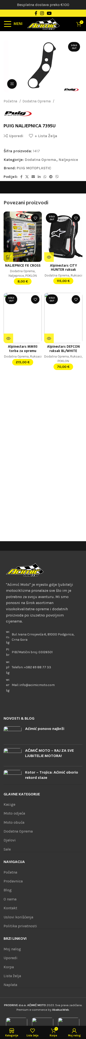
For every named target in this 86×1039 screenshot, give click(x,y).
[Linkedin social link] (39, 177)
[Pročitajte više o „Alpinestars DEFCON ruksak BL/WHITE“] (49, 338)
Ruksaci (76, 275)
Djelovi (10, 840)
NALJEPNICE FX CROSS (23, 266)
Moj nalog (12, 949)
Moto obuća (14, 822)
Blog (8, 890)
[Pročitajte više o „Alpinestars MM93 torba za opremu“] (8, 338)
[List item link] (43, 667)
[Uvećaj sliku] (12, 84)
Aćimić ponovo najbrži (44, 729)
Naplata (10, 984)
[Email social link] (33, 177)
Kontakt (10, 908)
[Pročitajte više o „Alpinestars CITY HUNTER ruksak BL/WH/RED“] (49, 257)
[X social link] (27, 177)
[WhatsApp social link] (45, 177)
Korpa (9, 967)
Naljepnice (64, 101)
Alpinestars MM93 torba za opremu (23, 349)
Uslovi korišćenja (18, 917)
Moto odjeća (14, 813)
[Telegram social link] (51, 177)
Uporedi (10, 958)
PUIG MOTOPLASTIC (34, 168)
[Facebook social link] (36, 13)
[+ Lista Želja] (35, 218)
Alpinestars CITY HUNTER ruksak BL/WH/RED (63, 270)
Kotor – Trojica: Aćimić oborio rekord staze (51, 775)
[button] (8, 257)
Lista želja (12, 976)
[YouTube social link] (49, 13)
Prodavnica (13, 881)
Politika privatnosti (20, 926)
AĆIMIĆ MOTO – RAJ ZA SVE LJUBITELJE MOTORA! (49, 753)
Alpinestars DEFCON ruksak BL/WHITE (63, 349)
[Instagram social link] (42, 13)
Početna (11, 101)
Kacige (9, 804)
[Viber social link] (57, 177)
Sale (7, 849)
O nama (10, 899)
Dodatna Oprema (37, 101)
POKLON (31, 275)
